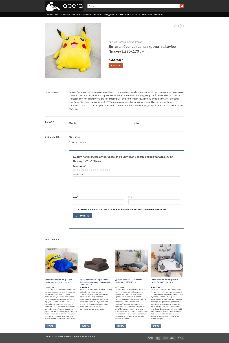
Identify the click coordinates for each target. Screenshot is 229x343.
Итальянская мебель (152, 15)
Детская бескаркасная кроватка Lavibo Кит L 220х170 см (129, 280)
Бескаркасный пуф (81, 15)
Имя (75, 197)
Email (131, 197)
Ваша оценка (79, 166)
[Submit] (182, 6)
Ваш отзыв (78, 174)
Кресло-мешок (62, 15)
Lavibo (136, 123)
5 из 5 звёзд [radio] (105, 170)
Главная (49, 15)
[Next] (183, 288)
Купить (115, 65)
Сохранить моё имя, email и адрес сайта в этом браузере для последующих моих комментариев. (121, 209)
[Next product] (176, 26)
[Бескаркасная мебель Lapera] (64, 6)
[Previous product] (182, 26)
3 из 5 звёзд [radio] (85, 170)
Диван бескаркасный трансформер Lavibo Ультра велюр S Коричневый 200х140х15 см (95, 282)
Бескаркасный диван (103, 15)
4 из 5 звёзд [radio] (94, 170)
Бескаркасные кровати (128, 15)
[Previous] (45, 288)
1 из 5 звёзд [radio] (73, 170)
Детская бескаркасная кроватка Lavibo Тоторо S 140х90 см (164, 280)
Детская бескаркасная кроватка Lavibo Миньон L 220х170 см (58, 280)
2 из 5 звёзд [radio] (78, 170)
